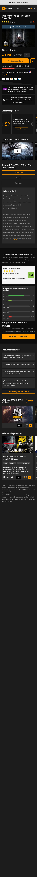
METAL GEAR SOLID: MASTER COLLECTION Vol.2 (14, 457)
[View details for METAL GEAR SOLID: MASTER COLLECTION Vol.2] (17, 444)
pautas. (23, 262)
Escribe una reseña (18, 336)
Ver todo (30, 401)
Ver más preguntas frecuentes (18, 392)
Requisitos (18, 183)
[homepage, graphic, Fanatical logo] (10, 8)
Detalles (18, 178)
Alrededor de (18, 172)
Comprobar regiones (8, 75)
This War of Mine (19, 89)
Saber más (20, 102)
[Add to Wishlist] (32, 60)
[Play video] (17, 151)
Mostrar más (17, 240)
